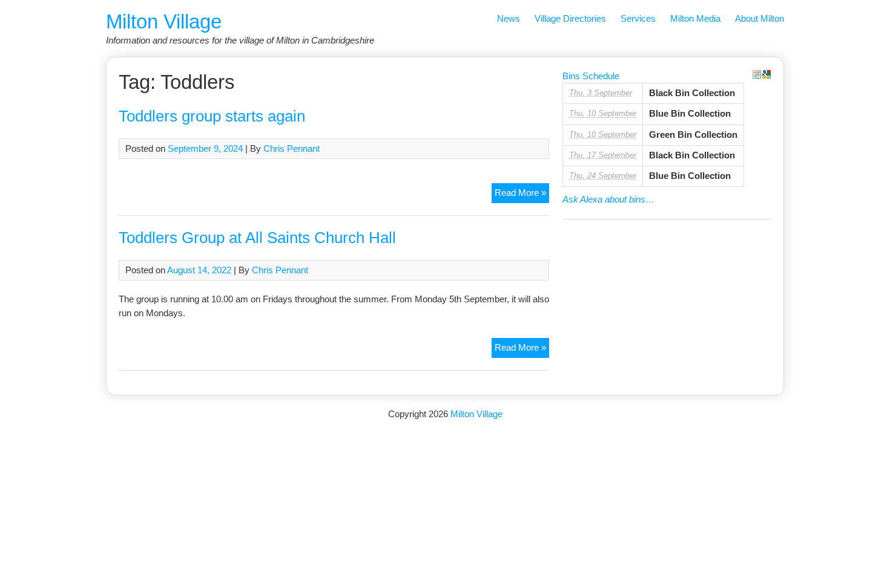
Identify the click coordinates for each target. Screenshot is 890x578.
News (508, 18)
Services (638, 18)
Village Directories (570, 18)
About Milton (759, 18)
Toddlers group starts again (212, 116)
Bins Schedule (590, 76)
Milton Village (164, 21)
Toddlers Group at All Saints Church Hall (257, 238)
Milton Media (695, 18)
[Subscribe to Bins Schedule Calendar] (757, 74)
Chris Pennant (291, 148)
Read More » (522, 195)
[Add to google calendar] (766, 74)
